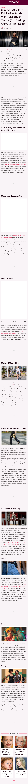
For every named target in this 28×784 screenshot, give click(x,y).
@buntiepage (23, 574)
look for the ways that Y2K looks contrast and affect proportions (13, 543)
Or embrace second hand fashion (12, 333)
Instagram (25, 45)
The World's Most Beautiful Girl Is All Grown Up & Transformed (7, 774)
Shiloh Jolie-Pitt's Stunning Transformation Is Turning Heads (7, 752)
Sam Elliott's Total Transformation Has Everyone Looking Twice (20, 752)
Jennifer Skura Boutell (7, 27)
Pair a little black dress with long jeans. (15, 164)
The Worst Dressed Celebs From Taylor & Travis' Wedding (20, 773)
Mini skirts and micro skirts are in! (13, 384)
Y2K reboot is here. (9, 50)
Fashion (3, 7)
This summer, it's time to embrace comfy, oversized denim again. (13, 586)
